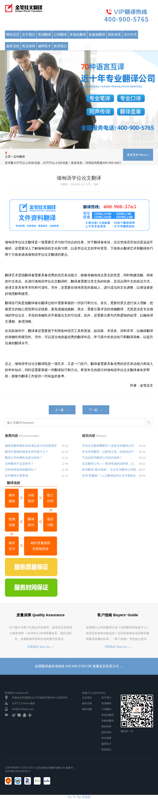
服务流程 (12, 46)
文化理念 (87, 697)
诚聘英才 (106, 743)
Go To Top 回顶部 (79, 797)
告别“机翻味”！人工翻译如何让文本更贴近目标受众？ (110, 475)
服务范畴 (87, 709)
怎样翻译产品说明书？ (19, 463)
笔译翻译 (106, 703)
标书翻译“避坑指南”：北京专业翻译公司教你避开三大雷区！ (110, 469)
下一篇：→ (96, 409)
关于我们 (106, 697)
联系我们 (106, 749)
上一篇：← (62, 409)
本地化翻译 (107, 714)
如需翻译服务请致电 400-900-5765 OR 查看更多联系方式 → (79, 666)
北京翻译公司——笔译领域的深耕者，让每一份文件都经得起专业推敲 (110, 463)
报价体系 (106, 726)
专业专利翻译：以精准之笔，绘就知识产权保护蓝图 (110, 451)
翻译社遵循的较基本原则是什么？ (26, 451)
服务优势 (87, 703)
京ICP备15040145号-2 (17, 771)
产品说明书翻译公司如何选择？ (102, 457)
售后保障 (106, 738)
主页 (8, 156)
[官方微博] (14, 714)
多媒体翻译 (107, 720)
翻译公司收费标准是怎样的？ (23, 457)
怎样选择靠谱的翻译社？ (21, 469)
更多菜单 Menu (137, 154)
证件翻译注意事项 (16, 475)
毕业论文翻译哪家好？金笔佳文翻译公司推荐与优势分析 (110, 445)
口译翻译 (106, 709)
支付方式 (130, 34)
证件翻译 (19, 156)
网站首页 (12, 34)
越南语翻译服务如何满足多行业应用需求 (31, 445)
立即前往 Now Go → (40, 646)
